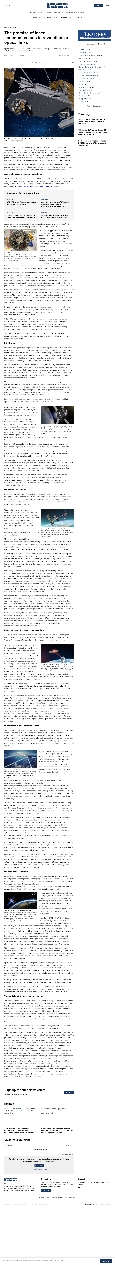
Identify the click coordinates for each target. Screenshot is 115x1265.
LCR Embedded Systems (87, 78)
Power (56, 17)
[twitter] (39, 62)
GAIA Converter (84, 70)
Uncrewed (47, 17)
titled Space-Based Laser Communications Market (38, 186)
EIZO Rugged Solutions (87, 61)
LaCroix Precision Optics (87, 76)
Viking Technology (85, 99)
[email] (45, 62)
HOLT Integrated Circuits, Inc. (89, 73)
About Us (6, 1204)
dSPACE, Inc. (83, 58)
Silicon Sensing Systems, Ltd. (89, 93)
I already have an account (39, 1169)
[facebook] (33, 62)
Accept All (106, 1261)
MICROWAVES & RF (57, 1197)
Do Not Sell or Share (22, 1204)
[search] (9, 5)
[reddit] (42, 62)
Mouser (81, 84)
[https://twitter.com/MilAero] (84, 1187)
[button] (5, 5)
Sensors (79, 17)
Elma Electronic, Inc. (86, 64)
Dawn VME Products (86, 53)
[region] (39, 1150)
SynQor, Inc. (83, 96)
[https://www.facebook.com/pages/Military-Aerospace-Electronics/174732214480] (79, 1187)
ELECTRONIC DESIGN (71, 1197)
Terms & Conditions (43, 1204)
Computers (37, 17)
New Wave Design (85, 87)
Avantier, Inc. (83, 50)
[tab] (9, 1145)
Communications (67, 17)
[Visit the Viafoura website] (69, 1154)
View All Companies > (94, 106)
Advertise (13, 1204)
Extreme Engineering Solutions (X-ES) (92, 67)
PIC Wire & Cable (84, 90)
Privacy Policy (33, 1204)
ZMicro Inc (82, 102)
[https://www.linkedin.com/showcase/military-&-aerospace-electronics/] (81, 1187)
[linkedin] (36, 62)
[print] (73, 62)
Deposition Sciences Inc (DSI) (89, 55)
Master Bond (83, 81)
